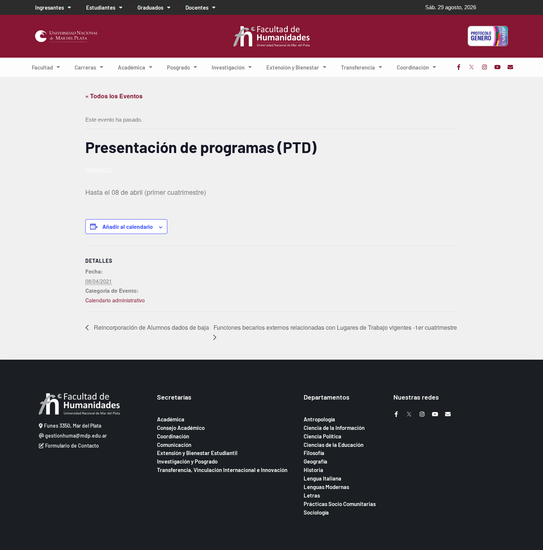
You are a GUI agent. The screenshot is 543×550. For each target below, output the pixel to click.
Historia (313, 469)
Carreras (85, 67)
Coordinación (413, 67)
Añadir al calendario (127, 226)
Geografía (315, 461)
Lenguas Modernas (326, 486)
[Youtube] (497, 67)
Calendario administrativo (115, 300)
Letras (312, 495)
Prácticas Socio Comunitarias (340, 503)
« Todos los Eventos (114, 96)
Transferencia (358, 67)
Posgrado (178, 67)
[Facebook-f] (458, 67)
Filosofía (314, 452)
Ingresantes (49, 7)
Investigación (228, 67)
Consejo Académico (181, 427)
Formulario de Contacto (71, 445)
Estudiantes (100, 7)
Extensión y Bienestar (292, 67)
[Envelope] (510, 67)
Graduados (150, 7)
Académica (131, 67)
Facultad (42, 67)
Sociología (316, 512)
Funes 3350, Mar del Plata (72, 425)
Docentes (196, 7)
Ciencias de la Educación (333, 444)
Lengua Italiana (322, 478)
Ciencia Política (322, 436)
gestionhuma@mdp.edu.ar (75, 435)
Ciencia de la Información (334, 427)
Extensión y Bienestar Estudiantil (197, 452)
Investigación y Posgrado (187, 461)
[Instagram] (484, 67)
